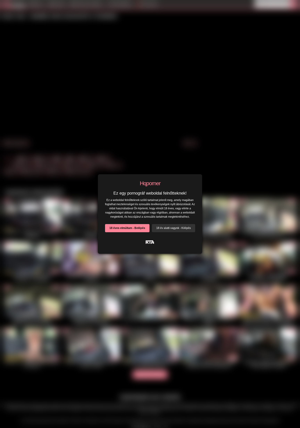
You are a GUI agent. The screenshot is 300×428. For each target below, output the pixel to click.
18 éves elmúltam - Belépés (127, 227)
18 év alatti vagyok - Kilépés (173, 227)
